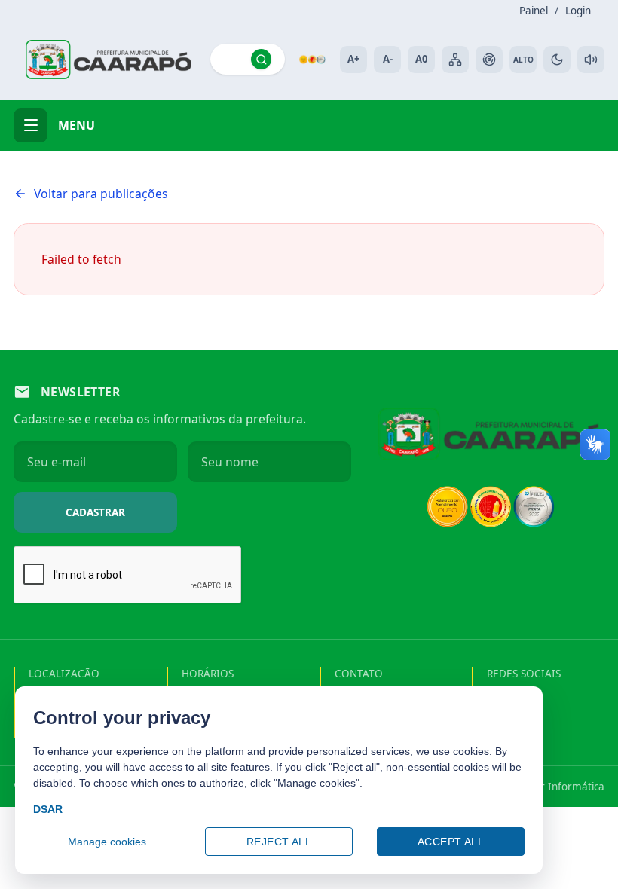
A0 (421, 59)
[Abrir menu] (30, 125)
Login (578, 10)
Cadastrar (95, 512)
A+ (353, 59)
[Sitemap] (455, 59)
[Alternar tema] (557, 59)
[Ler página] (590, 59)
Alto (523, 59)
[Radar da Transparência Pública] (489, 59)
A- (388, 59)
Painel (533, 10)
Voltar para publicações (101, 193)
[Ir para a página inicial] (108, 59)
